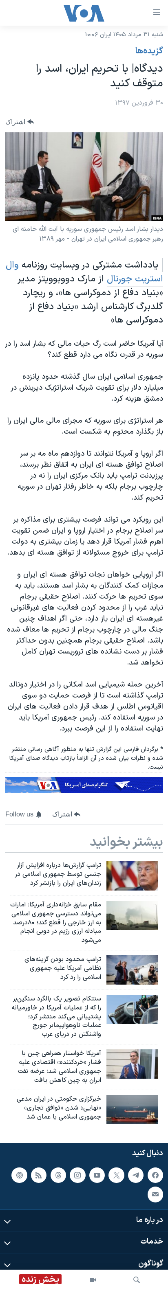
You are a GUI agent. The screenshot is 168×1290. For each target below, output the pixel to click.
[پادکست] (19, 1175)
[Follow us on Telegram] (136, 1175)
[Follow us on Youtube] (97, 1175)
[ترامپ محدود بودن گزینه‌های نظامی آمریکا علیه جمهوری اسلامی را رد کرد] (132, 970)
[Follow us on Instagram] (77, 1175)
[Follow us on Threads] (58, 1175)
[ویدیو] (93, 1280)
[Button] (19, 121)
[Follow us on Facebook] (155, 1175)
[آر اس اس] (38, 1175)
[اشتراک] (155, 1194)
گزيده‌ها (149, 51)
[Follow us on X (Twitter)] (116, 1175)
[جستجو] (136, 1280)
